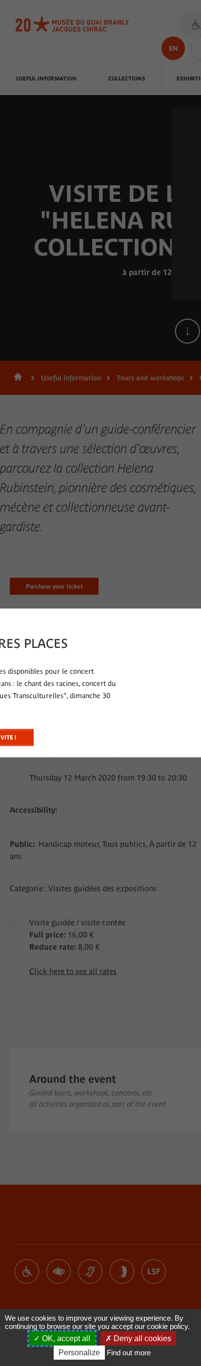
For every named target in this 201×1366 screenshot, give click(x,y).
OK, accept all (65, 1338)
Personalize (79, 1352)
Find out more (129, 1352)
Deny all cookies (141, 1338)
